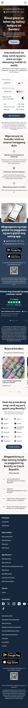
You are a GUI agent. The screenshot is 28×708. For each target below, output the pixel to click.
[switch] (24, 98)
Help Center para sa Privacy (10, 634)
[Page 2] (12, 392)
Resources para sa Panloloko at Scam (12, 566)
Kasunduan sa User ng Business (10, 619)
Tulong (4, 592)
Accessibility (5, 642)
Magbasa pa (6, 385)
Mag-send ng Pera (7, 536)
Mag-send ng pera (14, 115)
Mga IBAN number (7, 573)
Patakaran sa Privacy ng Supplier (11, 627)
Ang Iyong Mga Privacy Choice (10, 630)
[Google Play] (14, 249)
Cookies (4, 646)
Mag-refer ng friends (8, 581)
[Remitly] (2, 2)
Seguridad (5, 638)
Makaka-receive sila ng (8, 88)
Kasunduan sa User (7, 615)
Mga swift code (6, 562)
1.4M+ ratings (15, 9)
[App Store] (14, 256)
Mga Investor (5, 525)
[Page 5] (17, 392)
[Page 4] (16, 392)
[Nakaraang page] (9, 392)
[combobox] (20, 91)
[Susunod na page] (19, 392)
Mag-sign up (5, 547)
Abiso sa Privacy (6, 623)
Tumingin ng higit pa (14, 446)
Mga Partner (5, 570)
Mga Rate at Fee (6, 558)
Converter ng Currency (8, 577)
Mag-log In (5, 544)
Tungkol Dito (5, 521)
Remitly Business (6, 540)
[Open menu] (25, 2)
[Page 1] (10, 392)
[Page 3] (14, 392)
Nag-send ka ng (6, 79)
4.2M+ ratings (15, 12)
